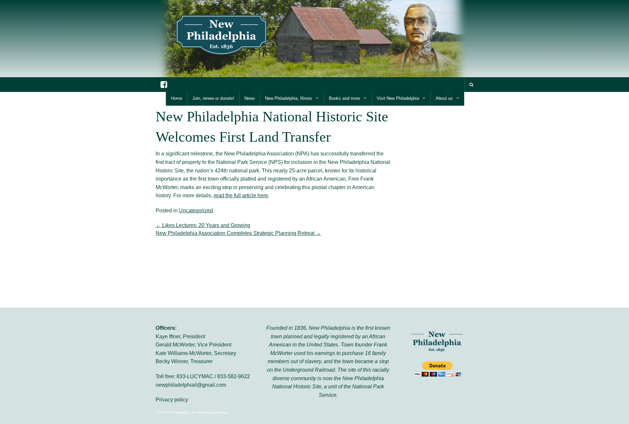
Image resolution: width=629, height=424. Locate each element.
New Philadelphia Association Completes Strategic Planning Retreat (238, 233)
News (249, 98)
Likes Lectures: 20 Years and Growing (203, 225)
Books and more (344, 98)
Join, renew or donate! (213, 98)
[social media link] (164, 84)
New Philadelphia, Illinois (288, 98)
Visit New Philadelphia (398, 98)
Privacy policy (172, 399)
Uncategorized (196, 210)
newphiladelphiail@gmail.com (191, 385)
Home (176, 98)
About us (444, 98)
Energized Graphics (215, 412)
